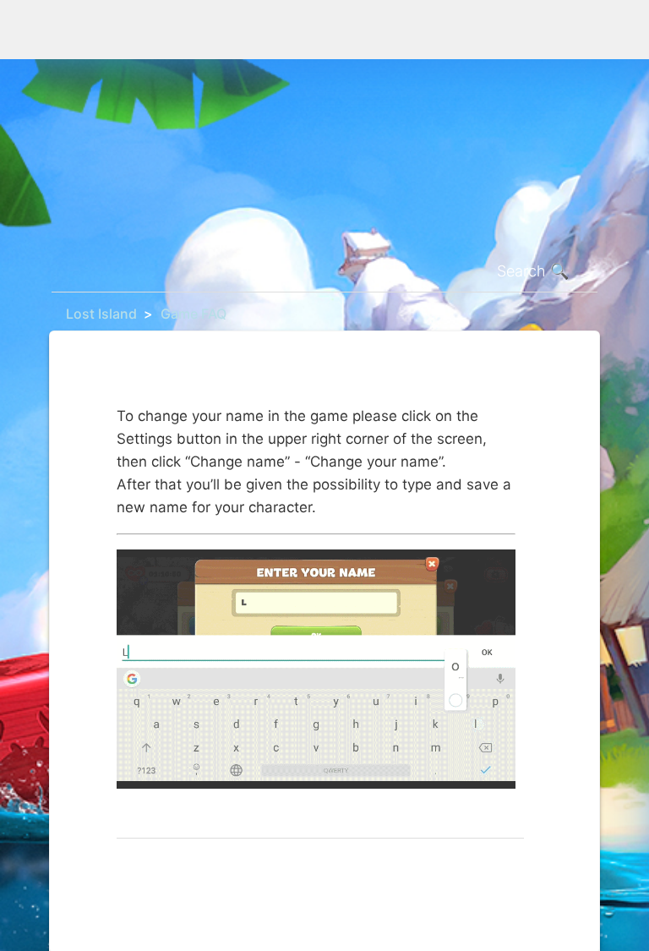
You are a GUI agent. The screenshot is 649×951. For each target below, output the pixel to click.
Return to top (159, 865)
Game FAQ (193, 313)
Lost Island (101, 313)
